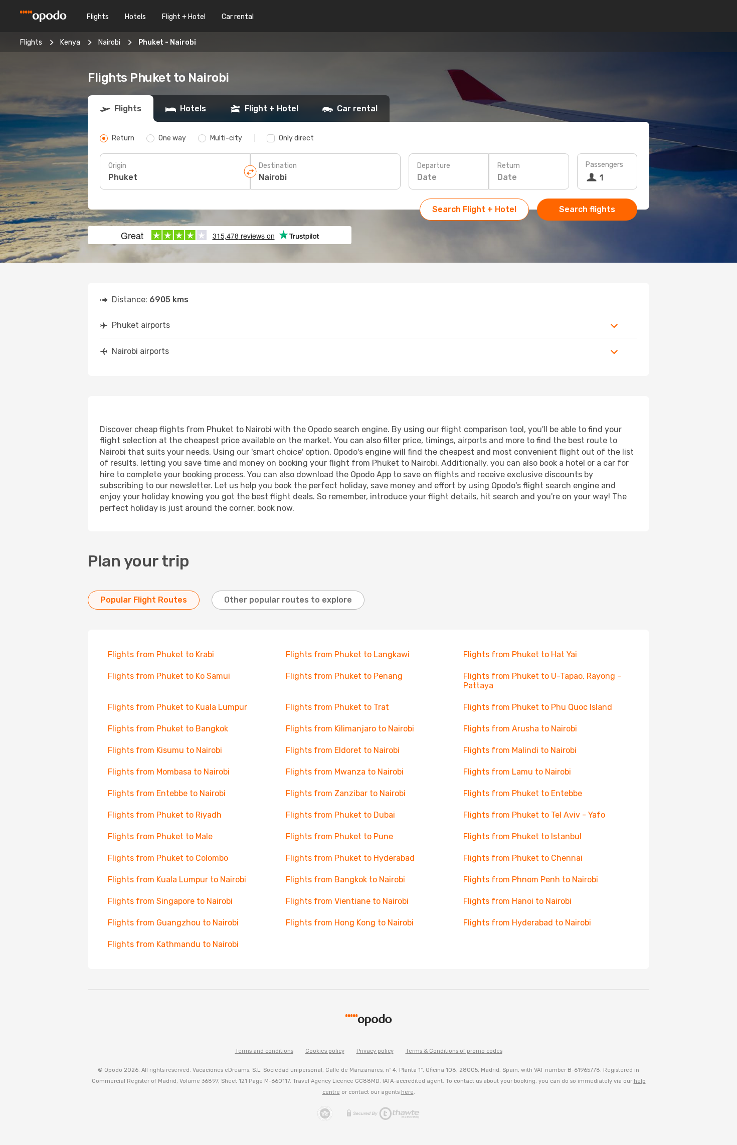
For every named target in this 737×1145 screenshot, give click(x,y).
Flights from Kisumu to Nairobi (165, 750)
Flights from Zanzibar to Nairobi (346, 793)
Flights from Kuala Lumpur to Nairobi (177, 879)
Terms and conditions (264, 1051)
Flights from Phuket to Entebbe (522, 793)
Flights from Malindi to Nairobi (520, 750)
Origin (117, 165)
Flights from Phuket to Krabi (161, 654)
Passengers (604, 164)
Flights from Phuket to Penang (344, 676)
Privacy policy (375, 1051)
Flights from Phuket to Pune (339, 836)
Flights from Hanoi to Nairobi (517, 901)
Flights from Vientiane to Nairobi (347, 901)
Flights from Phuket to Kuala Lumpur (177, 707)
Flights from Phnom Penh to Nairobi (530, 879)
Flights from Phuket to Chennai (523, 858)
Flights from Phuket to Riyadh (165, 815)
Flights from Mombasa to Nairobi (169, 772)
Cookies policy (324, 1051)
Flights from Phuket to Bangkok (168, 728)
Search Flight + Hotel (474, 209)
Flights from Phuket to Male (160, 836)
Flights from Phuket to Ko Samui (169, 676)
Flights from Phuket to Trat (337, 707)
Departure (433, 165)
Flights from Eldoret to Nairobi (343, 750)
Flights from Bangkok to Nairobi (345, 879)
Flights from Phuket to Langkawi (348, 654)
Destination (278, 165)
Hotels (135, 17)
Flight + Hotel (184, 17)
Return (508, 165)
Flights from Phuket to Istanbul (522, 836)
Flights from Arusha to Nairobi (520, 728)
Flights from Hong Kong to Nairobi (350, 922)
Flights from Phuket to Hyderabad (350, 858)
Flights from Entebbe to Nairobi (167, 793)
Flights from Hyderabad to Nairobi (527, 922)
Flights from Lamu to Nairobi (517, 772)
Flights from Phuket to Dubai (340, 815)
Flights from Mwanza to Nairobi (345, 772)
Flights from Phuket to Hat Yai (520, 654)
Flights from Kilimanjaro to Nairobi (350, 728)
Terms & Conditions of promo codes (454, 1051)
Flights (98, 17)
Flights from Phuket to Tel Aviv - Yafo (534, 815)
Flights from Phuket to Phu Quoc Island (537, 707)
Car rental (238, 17)
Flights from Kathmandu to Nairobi (173, 944)
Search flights (587, 209)
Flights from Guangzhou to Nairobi (173, 922)
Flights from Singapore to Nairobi (170, 901)
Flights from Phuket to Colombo (168, 858)
